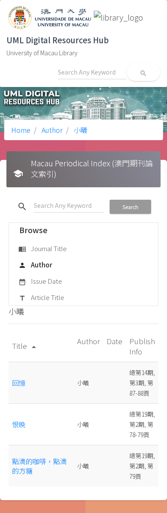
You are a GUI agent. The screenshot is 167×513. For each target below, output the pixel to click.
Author (51, 130)
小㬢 (79, 130)
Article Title (41, 297)
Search (130, 206)
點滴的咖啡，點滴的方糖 (39, 466)
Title (25, 345)
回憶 (19, 383)
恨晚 (19, 424)
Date (114, 341)
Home (20, 130)
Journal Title (42, 248)
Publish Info (142, 346)
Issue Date (40, 281)
